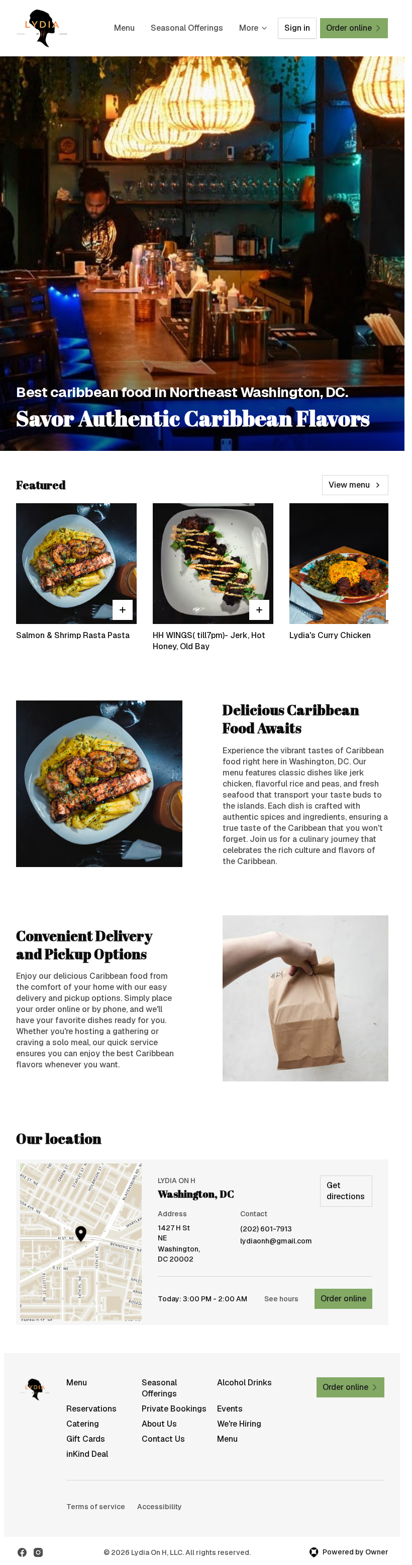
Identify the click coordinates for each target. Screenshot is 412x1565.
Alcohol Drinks (244, 1382)
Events (230, 1408)
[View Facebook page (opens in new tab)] (22, 1552)
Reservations (91, 1408)
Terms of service (95, 1506)
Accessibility (159, 1506)
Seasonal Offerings (187, 28)
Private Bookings (174, 1408)
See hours (281, 1298)
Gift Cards (85, 1439)
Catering (82, 1424)
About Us (159, 1424)
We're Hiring (239, 1424)
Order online (343, 1298)
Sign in (297, 28)
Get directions (346, 1191)
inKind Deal (87, 1454)
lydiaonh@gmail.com (276, 1241)
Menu (124, 28)
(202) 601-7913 (266, 1229)
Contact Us (163, 1439)
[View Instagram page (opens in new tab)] (38, 1552)
